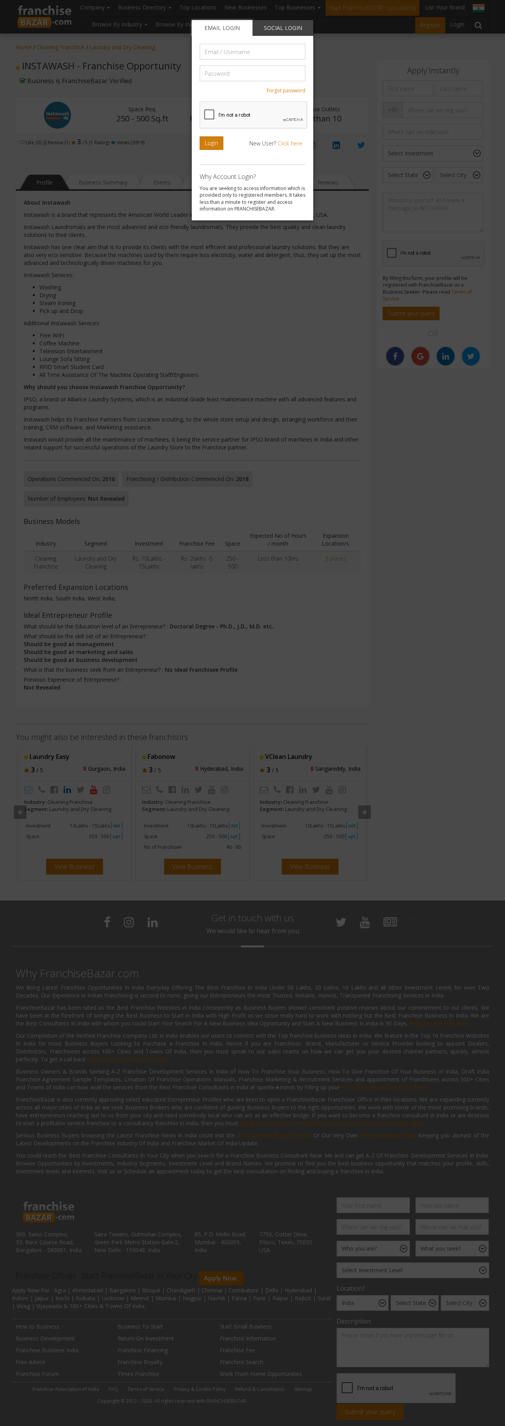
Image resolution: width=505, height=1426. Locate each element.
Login (211, 143)
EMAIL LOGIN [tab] (222, 28)
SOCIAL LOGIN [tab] (283, 28)
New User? (275, 143)
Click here (290, 143)
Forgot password (286, 90)
